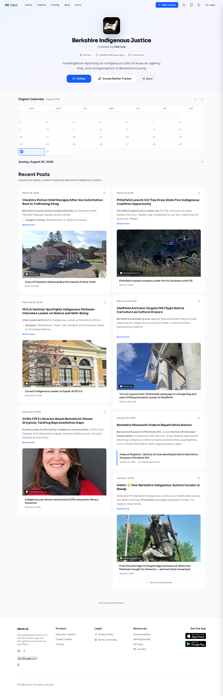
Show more (28, 224)
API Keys (138, 644)
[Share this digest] (104, 193)
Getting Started (141, 639)
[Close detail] (202, 161)
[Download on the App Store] (195, 636)
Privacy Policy (105, 634)
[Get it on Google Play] (195, 644)
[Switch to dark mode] (199, 5)
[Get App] (191, 5)
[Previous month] (195, 99)
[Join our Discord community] (18, 651)
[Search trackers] (184, 5)
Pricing (59, 644)
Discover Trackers (66, 634)
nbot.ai (23, 629)
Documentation (142, 634)
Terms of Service (107, 639)
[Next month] (202, 99)
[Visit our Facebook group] (24, 651)
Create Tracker (64, 639)
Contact (141, 649)
